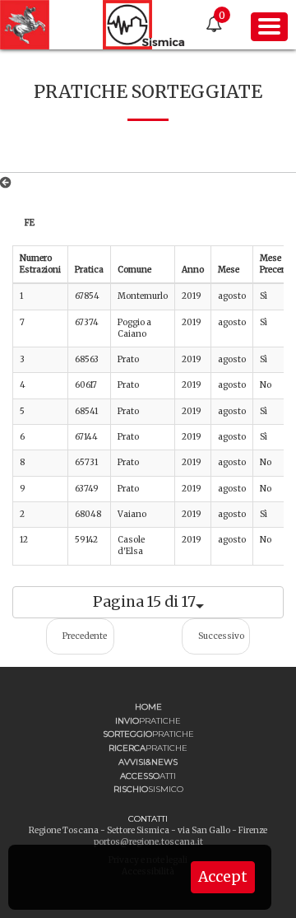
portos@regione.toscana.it (148, 841)
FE (30, 222)
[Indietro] (8, 182)
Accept (222, 877)
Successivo (221, 636)
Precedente (84, 636)
